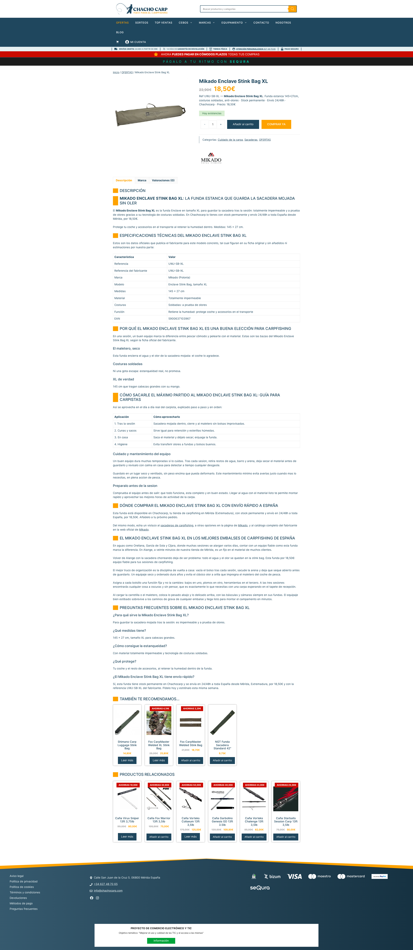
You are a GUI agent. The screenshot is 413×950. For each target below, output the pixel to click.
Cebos (183, 22)
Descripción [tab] (124, 180)
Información (161, 940)
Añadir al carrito (243, 124)
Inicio (116, 72)
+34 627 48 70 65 (106, 884)
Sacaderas (250, 139)
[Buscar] (292, 9)
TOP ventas (163, 22)
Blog (120, 32)
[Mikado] (211, 158)
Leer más (127, 760)
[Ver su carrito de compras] (117, 42)
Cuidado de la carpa (230, 139)
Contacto (261, 22)
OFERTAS (127, 72)
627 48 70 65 (256, 49)
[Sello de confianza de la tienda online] (288, 888)
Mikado (242, 525)
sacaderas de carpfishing (177, 525)
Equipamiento (232, 22)
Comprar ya (276, 124)
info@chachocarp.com (108, 890)
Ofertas (122, 22)
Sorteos (141, 22)
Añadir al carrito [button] (190, 760)
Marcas (205, 22)
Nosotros (283, 22)
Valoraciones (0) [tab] (163, 180)
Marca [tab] (142, 180)
